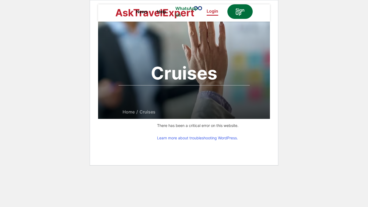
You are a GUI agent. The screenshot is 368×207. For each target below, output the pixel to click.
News (142, 11)
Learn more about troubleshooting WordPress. (197, 138)
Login (212, 11)
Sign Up (240, 11)
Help (161, 11)
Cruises (147, 112)
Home (129, 112)
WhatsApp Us (186, 12)
